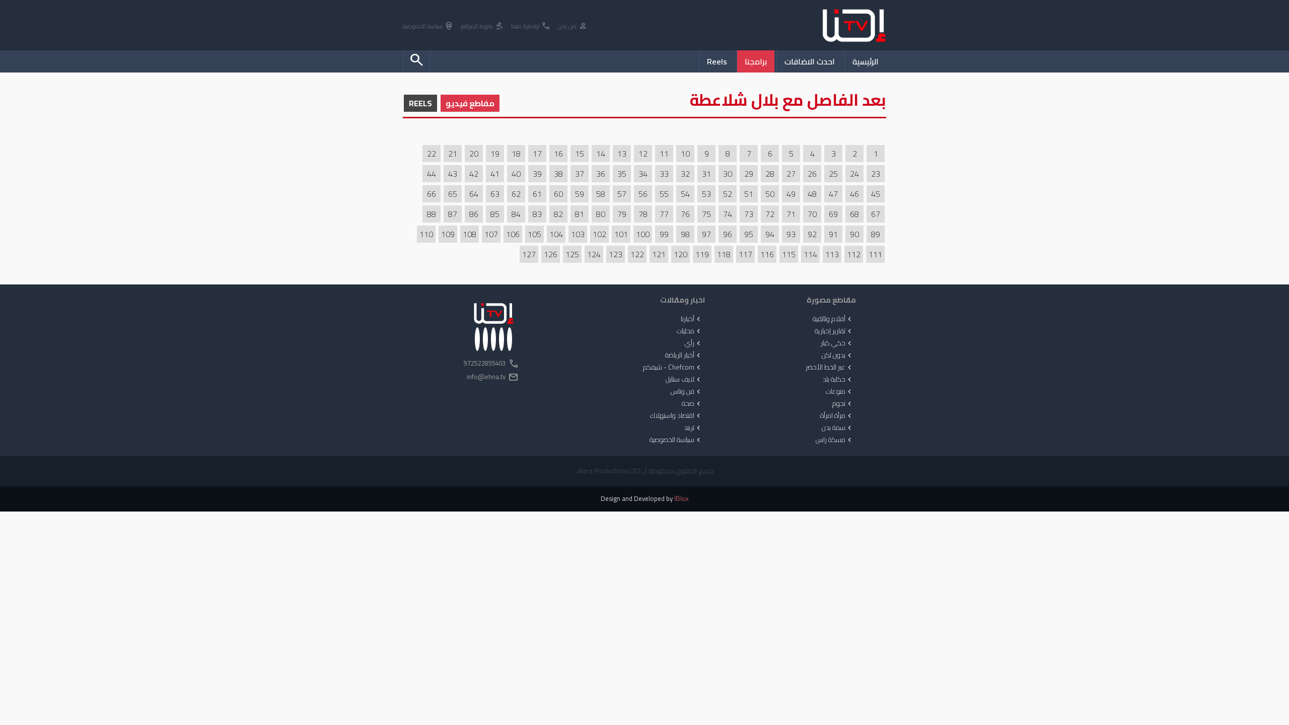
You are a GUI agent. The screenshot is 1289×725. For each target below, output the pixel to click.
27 (791, 173)
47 (833, 193)
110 (426, 234)
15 (579, 153)
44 (431, 173)
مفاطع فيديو (470, 103)
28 (769, 173)
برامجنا (756, 61)
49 (791, 193)
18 (516, 153)
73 (748, 214)
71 (791, 214)
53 (706, 193)
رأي (693, 343)
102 (599, 234)
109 (448, 234)
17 (537, 153)
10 (685, 153)
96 (727, 234)
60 (558, 193)
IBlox (681, 498)
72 (769, 214)
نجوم (842, 404)
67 (875, 214)
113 (832, 254)
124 (594, 254)
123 (615, 254)
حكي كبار (837, 343)
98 (685, 234)
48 (812, 193)
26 (812, 173)
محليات (689, 331)
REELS (420, 103)
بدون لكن (837, 355)
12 (643, 153)
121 (659, 254)
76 (685, 214)
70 (812, 214)
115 (789, 254)
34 (643, 173)
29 (748, 173)
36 (600, 173)
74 (727, 214)
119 (702, 254)
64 (473, 193)
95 (748, 234)
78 (643, 214)
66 (431, 193)
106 (513, 234)
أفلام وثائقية (833, 319)
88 (431, 214)
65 (452, 193)
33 (664, 173)
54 (685, 193)
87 (452, 214)
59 (579, 193)
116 (767, 254)
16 (558, 153)
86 (473, 214)
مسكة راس (834, 440)
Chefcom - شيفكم (672, 367)
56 (643, 193)
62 (516, 193)
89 (875, 234)
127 (529, 254)
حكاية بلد (838, 380)
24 (854, 173)
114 (810, 254)
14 (600, 153)
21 (452, 153)
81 (579, 214)
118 (724, 254)
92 (812, 234)
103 (578, 234)
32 (685, 173)
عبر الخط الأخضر (829, 367)
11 (664, 153)
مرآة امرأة (836, 416)
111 (875, 254)
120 (680, 254)
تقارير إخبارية (834, 331)
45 (875, 193)
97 (706, 234)
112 (854, 254)
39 (537, 173)
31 (706, 173)
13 (621, 153)
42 (473, 173)
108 (469, 234)
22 (431, 153)
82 (558, 214)
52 (727, 193)
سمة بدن (837, 428)
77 (664, 214)
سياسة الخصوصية (428, 26)
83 (537, 214)
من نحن (573, 26)
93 (791, 234)
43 (452, 173)
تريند (693, 428)
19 (494, 153)
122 (637, 254)
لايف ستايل (684, 380)
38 (558, 173)
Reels (717, 61)
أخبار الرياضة (683, 355)
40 (516, 173)
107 (491, 234)
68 (854, 214)
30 (727, 173)
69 (833, 214)
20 (473, 153)
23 (875, 173)
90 (854, 234)
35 (621, 173)
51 (748, 193)
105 (534, 234)
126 (550, 254)
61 (537, 193)
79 (621, 214)
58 (600, 193)
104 (556, 234)
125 (572, 254)
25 (833, 173)
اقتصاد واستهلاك (676, 416)
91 (833, 234)
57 (621, 193)
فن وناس (686, 392)
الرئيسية (865, 61)
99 (664, 234)
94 (769, 234)
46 (854, 193)
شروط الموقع (482, 26)
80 (600, 214)
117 (745, 254)
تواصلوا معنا (531, 26)
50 (769, 193)
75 (706, 214)
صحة (692, 404)
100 (643, 234)
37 (579, 173)
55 (664, 193)
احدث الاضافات (809, 61)
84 (516, 214)
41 (494, 173)
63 (494, 193)
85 (494, 214)
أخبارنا (691, 319)
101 (621, 234)
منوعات (839, 392)
